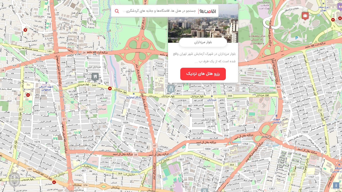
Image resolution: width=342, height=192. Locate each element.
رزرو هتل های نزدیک (203, 73)
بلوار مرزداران (203, 42)
